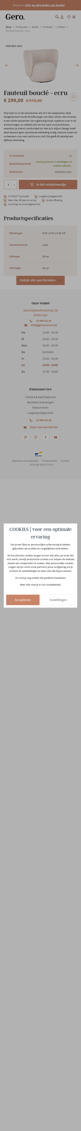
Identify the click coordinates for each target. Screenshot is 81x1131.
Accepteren (23, 600)
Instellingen (58, 600)
